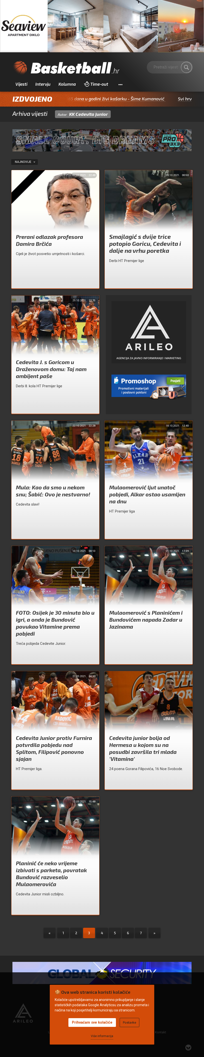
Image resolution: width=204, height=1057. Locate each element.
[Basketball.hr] (65, 68)
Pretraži (186, 67)
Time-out (99, 83)
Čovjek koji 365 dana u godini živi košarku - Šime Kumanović (72, 98)
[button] (120, 84)
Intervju (43, 83)
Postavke (129, 1022)
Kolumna (67, 83)
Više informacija (102, 1036)
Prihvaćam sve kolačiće (92, 1022)
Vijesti (21, 83)
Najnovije (23, 162)
